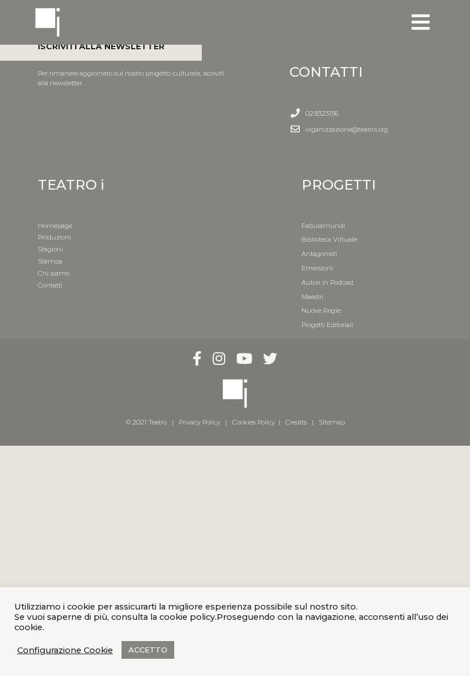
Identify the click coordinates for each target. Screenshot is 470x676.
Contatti (50, 285)
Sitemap (332, 422)
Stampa (50, 261)
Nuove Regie (320, 310)
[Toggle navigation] (420, 22)
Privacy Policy (199, 422)
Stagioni (50, 249)
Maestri (312, 297)
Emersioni (317, 268)
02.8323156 (322, 113)
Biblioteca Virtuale (329, 239)
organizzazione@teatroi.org (347, 129)
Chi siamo (53, 273)
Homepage (55, 226)
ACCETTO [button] (147, 649)
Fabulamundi (323, 226)
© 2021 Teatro (148, 422)
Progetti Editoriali (327, 325)
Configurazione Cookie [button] (65, 650)
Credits (296, 422)
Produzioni (54, 237)
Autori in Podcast (327, 282)
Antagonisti (319, 254)
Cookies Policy (253, 422)
